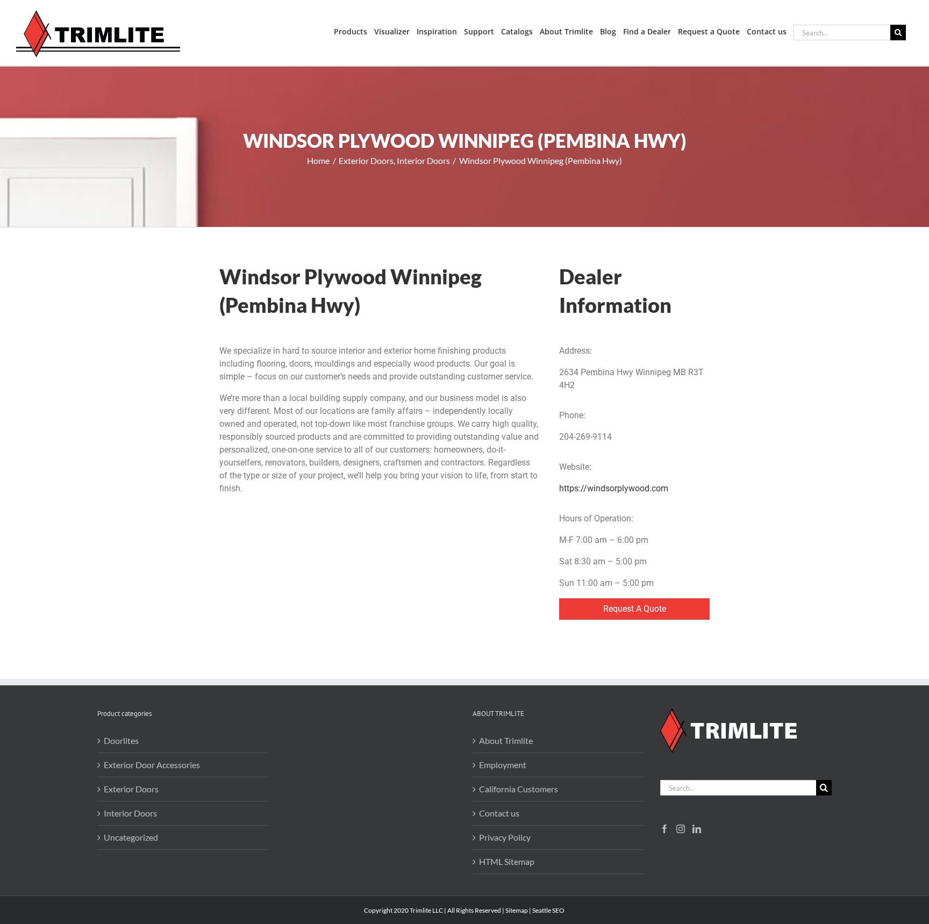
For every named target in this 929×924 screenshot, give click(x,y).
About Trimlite (506, 740)
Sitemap (516, 910)
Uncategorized (131, 837)
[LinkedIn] (696, 829)
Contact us (499, 813)
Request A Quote (634, 609)
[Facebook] (664, 829)
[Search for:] (842, 31)
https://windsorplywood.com (613, 488)
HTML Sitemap (506, 861)
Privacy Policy (505, 837)
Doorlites (121, 740)
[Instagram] (680, 829)
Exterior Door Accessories (152, 765)
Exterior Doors (131, 789)
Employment (502, 765)
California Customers (518, 789)
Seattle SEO (548, 910)
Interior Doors (130, 813)
